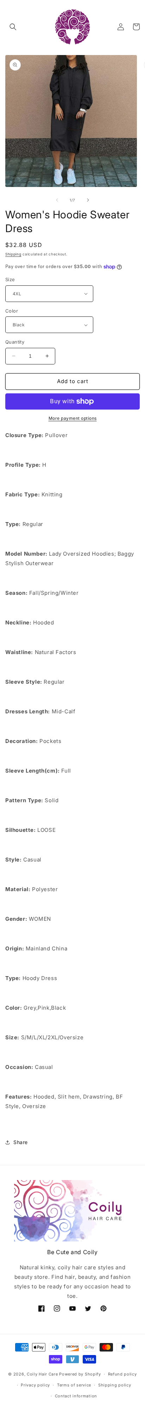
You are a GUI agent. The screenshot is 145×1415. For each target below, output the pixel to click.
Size (10, 279)
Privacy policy (35, 1385)
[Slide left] (57, 200)
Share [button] (20, 1142)
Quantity (14, 342)
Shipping (13, 254)
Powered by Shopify (80, 1374)
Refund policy (122, 1374)
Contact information (76, 1395)
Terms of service (74, 1385)
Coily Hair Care (42, 1374)
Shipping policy (114, 1385)
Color (11, 311)
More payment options (73, 418)
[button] (13, 27)
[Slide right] (88, 200)
